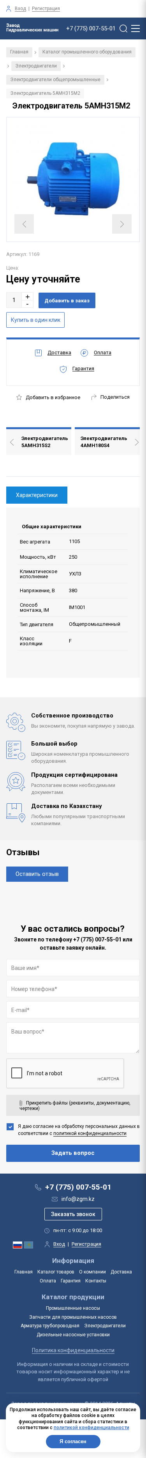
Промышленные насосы (73, 1308)
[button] (27, 296)
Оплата (48, 1281)
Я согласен (73, 1441)
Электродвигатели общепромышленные (55, 79)
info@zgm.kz (78, 1199)
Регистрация (46, 8)
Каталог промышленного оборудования (87, 52)
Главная (19, 52)
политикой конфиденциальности (90, 1133)
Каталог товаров (55, 1272)
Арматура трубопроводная (50, 1325)
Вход (20, 8)
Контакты (95, 1281)
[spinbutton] (14, 300)
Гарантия (71, 1281)
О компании (92, 1272)
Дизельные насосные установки (73, 1334)
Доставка (121, 1272)
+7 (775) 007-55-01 (91, 29)
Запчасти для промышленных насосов (73, 1317)
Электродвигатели (36, 66)
